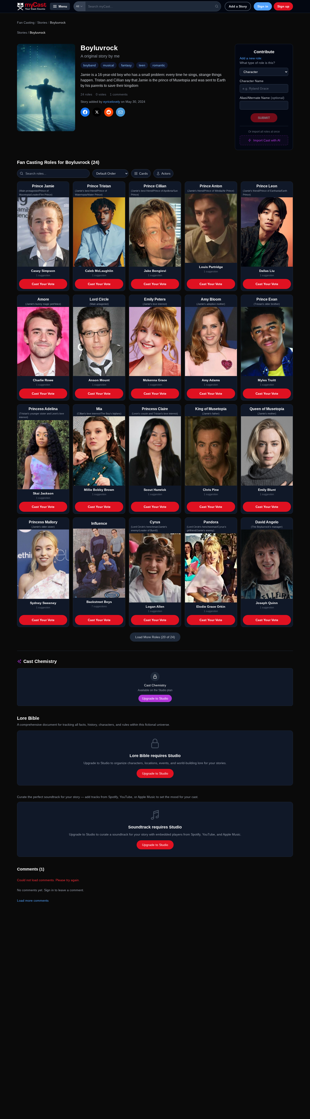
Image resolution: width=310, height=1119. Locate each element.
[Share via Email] (120, 112)
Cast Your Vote (43, 284)
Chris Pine (211, 490)
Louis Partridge (211, 267)
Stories (42, 22)
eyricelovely (111, 101)
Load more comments (33, 900)
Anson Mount (99, 380)
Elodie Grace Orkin (210, 606)
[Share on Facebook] (85, 112)
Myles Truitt (267, 380)
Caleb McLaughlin (99, 271)
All (77, 6)
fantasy (126, 65)
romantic (159, 65)
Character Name (251, 81)
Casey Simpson (43, 271)
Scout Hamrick (155, 490)
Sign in (262, 6)
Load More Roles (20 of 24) (155, 637)
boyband (89, 65)
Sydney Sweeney (43, 603)
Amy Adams (211, 380)
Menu (63, 6)
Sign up (283, 6)
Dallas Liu (267, 271)
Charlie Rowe (43, 380)
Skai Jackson (43, 493)
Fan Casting (25, 22)
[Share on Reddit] (108, 112)
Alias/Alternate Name (262, 98)
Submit (264, 118)
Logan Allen (155, 606)
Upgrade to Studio (155, 698)
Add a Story (238, 6)
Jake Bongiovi (155, 271)
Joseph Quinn (267, 603)
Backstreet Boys (99, 602)
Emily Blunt (267, 490)
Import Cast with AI (266, 140)
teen (142, 65)
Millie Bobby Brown (99, 490)
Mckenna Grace (155, 380)
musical (108, 65)
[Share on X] (96, 112)
